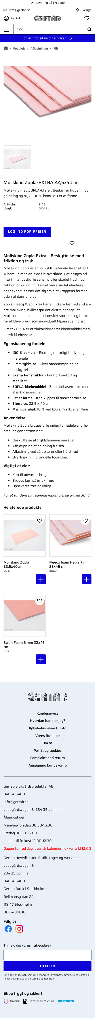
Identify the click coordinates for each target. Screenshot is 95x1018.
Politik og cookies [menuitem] (48, 750)
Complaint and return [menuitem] (47, 758)
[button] (6, 29)
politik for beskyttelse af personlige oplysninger (47, 977)
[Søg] (89, 29)
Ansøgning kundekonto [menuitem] (47, 765)
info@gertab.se (19, 10)
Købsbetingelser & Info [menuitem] (47, 728)
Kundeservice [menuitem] (47, 713)
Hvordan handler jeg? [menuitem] (47, 720)
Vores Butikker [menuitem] (47, 735)
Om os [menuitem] (47, 743)
